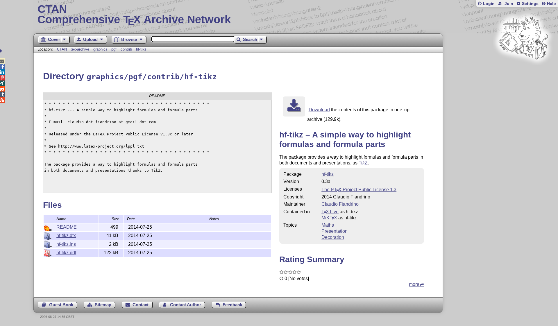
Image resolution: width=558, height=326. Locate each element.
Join (509, 3)
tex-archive (80, 49)
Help (551, 3)
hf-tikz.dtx (66, 235)
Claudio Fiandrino (340, 204)
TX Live (330, 211)
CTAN (62, 49)
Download (319, 109)
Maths (327, 225)
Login (489, 3)
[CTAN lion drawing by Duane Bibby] (523, 70)
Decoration (332, 237)
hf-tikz (141, 49)
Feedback (232, 304)
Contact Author (185, 304)
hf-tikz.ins (66, 244)
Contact (141, 304)
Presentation (334, 231)
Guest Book (61, 304)
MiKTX (329, 217)
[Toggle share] (1, 51)
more (414, 284)
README (66, 227)
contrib (126, 49)
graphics (100, 49)
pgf (114, 49)
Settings (530, 3)
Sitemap (103, 304)
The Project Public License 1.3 (358, 189)
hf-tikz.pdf (66, 252)
